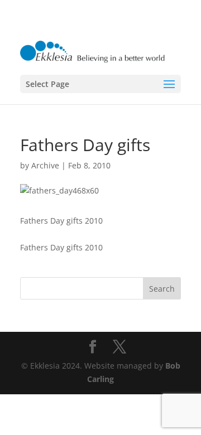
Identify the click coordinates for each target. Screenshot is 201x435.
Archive (45, 165)
